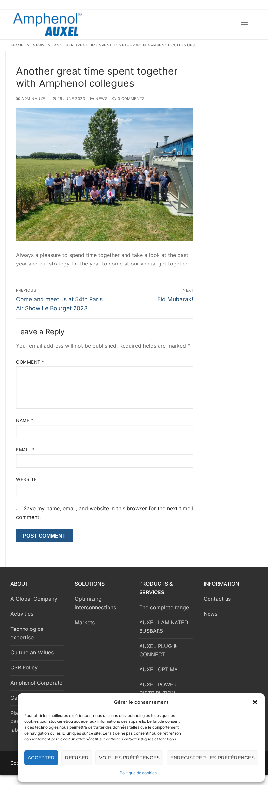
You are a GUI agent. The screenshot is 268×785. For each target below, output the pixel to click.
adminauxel (33, 98)
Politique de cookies (138, 772)
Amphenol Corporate (36, 682)
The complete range (164, 607)
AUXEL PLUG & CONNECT (158, 650)
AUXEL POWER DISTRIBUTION (157, 688)
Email (25, 449)
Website (26, 479)
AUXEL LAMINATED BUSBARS (163, 626)
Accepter (41, 757)
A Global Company (33, 598)
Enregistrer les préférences (212, 757)
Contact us (217, 598)
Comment (30, 362)
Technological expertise (27, 633)
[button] (255, 702)
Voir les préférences (129, 757)
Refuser (77, 757)
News (38, 45)
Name (24, 420)
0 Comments (130, 98)
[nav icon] (244, 24)
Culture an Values (32, 652)
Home (17, 45)
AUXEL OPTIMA (158, 669)
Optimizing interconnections (95, 603)
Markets (85, 622)
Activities (21, 614)
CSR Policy (24, 667)
